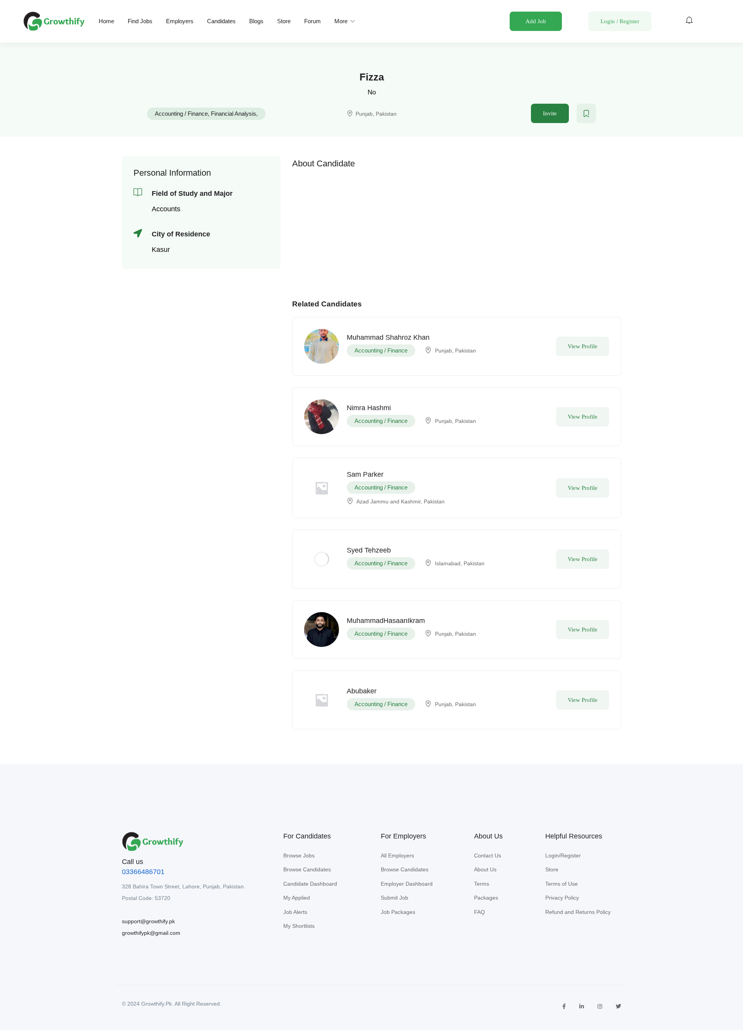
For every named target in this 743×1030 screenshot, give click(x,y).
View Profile (582, 346)
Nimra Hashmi (369, 408)
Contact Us (487, 855)
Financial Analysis (233, 113)
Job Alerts (295, 912)
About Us (485, 869)
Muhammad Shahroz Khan (388, 337)
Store (284, 21)
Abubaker (362, 691)
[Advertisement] (457, 227)
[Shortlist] (586, 113)
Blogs (256, 21)
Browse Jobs (299, 855)
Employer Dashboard (407, 884)
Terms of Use (561, 884)
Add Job (536, 21)
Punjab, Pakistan (376, 114)
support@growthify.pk (148, 921)
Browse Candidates (307, 869)
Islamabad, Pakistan (459, 563)
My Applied (296, 898)
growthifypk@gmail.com (151, 933)
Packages (486, 898)
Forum (312, 21)
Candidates (221, 21)
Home (106, 21)
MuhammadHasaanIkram (386, 621)
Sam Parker (365, 474)
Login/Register (563, 855)
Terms (481, 884)
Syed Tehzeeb (369, 550)
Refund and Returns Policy (578, 912)
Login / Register (620, 21)
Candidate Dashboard (310, 884)
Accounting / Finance (181, 113)
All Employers (397, 855)
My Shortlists (299, 926)
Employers (179, 21)
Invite (550, 113)
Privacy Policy (562, 898)
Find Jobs (140, 21)
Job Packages (398, 912)
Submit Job (394, 898)
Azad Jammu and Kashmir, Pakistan (400, 501)
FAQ (479, 912)
